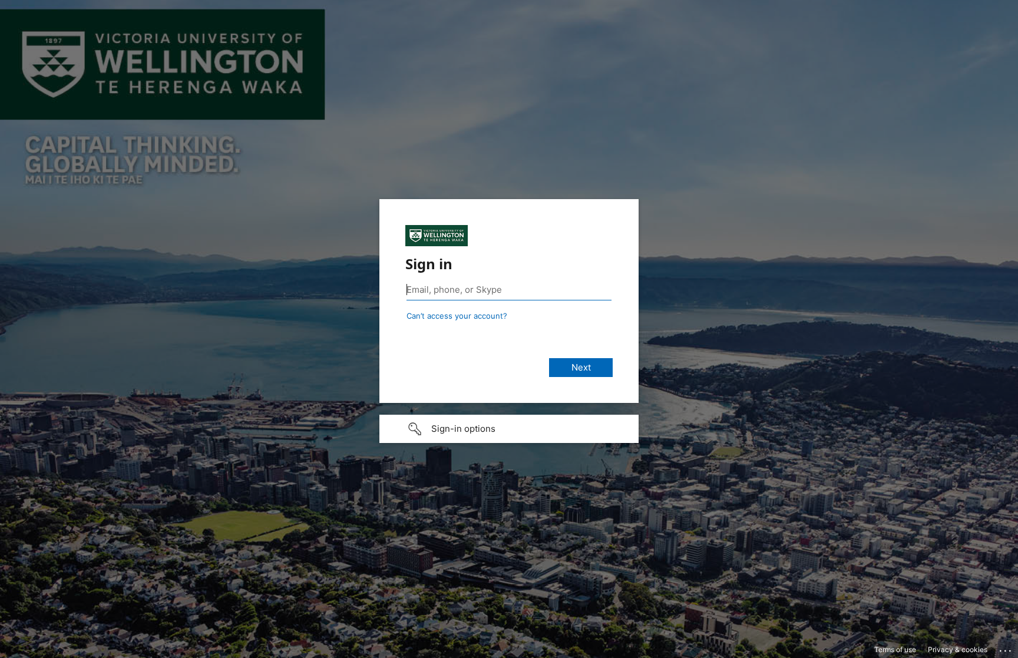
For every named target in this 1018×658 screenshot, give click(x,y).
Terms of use (895, 649)
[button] (509, 429)
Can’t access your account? (456, 315)
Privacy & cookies (957, 649)
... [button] (1006, 648)
